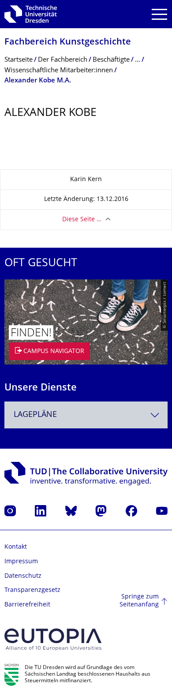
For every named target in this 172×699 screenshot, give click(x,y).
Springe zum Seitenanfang (139, 601)
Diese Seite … (81, 220)
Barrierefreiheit (27, 605)
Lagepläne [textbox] (35, 415)
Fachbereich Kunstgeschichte (67, 42)
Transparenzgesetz (32, 590)
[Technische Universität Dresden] (30, 14)
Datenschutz (22, 576)
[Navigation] (159, 14)
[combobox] (86, 415)
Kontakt (15, 547)
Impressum (21, 562)
